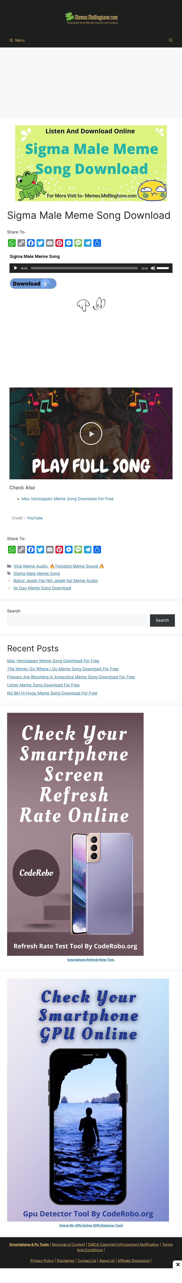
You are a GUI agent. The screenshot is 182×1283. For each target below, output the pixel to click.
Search (13, 611)
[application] (91, 268)
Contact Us (87, 1260)
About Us (107, 1260)
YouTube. (35, 518)
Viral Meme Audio (30, 566)
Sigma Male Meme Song (37, 573)
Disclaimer (66, 1260)
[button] (91, 433)
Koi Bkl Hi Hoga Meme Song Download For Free (52, 693)
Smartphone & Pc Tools (29, 1244)
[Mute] (153, 268)
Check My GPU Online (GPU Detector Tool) (91, 1225)
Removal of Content (68, 1244)
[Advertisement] (91, 83)
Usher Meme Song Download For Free (43, 685)
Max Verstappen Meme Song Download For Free (68, 498)
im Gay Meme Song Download (42, 588)
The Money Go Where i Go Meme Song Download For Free (62, 669)
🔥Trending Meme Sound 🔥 (77, 566)
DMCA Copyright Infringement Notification (123, 1244)
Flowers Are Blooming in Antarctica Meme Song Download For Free (71, 677)
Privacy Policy (42, 1260)
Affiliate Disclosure (134, 1260)
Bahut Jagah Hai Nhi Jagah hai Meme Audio (56, 580)
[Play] (15, 268)
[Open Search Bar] (170, 40)
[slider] (163, 267)
